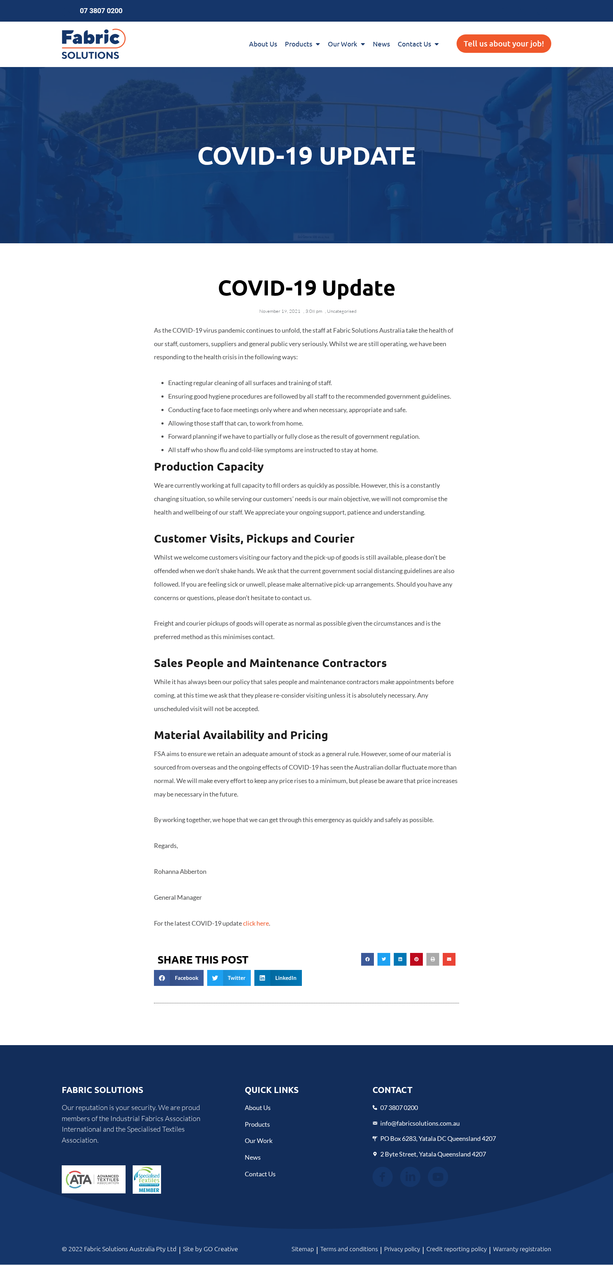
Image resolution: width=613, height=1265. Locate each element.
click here (256, 923)
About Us (263, 43)
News (381, 43)
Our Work (342, 43)
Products (298, 43)
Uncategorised (342, 311)
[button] (367, 959)
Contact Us (414, 43)
